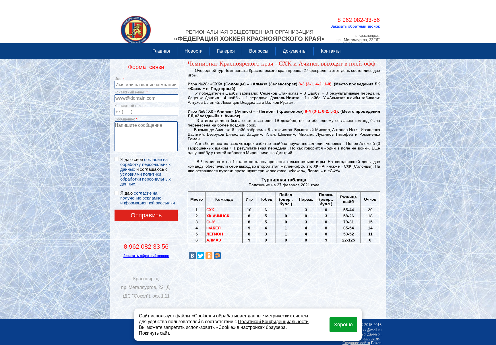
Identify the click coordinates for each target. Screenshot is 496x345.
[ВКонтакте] (192, 255)
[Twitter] (200, 255)
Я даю (147, 198)
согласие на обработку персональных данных (145, 164)
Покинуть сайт (154, 333)
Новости (194, 51)
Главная (161, 51)
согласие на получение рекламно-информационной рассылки (147, 198)
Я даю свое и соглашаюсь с (145, 171)
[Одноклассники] (209, 255)
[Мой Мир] (217, 255)
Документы (295, 51)
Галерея (226, 51)
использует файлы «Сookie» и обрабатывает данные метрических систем (229, 315)
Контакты (331, 51)
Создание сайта (356, 343)
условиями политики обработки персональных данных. (145, 179)
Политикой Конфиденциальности (273, 321)
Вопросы (258, 51)
